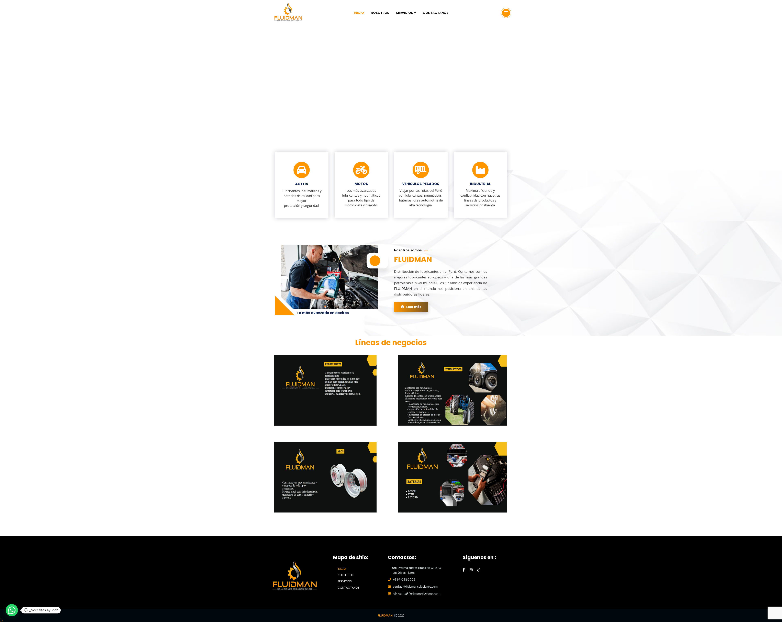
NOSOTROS (346, 575)
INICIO (342, 569)
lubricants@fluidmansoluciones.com (416, 593)
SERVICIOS (345, 581)
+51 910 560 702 (404, 579)
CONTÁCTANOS (349, 588)
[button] (12, 610)
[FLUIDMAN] (288, 12)
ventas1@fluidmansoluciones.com (415, 586)
